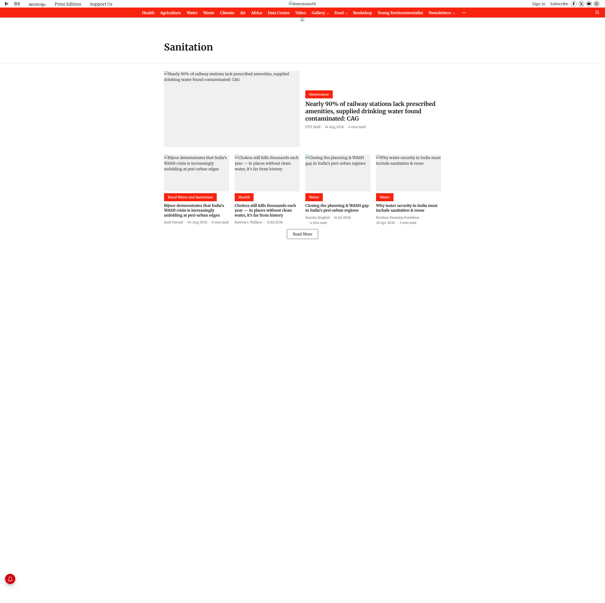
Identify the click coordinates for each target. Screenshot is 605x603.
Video (300, 12)
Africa (256, 12)
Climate (227, 12)
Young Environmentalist (400, 12)
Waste (208, 12)
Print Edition (68, 4)
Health (148, 12)
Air (243, 12)
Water (192, 12)
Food (339, 12)
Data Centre (279, 12)
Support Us (101, 4)
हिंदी (17, 4)
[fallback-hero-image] (232, 109)
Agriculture (170, 12)
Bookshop (362, 12)
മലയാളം (37, 4)
